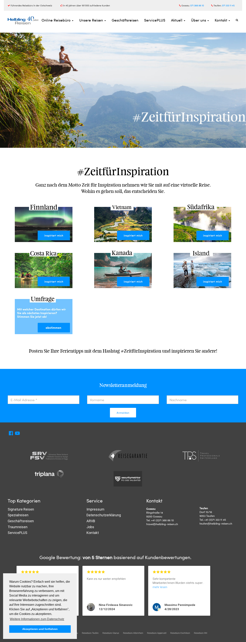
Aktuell (177, 20)
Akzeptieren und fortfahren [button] (40, 628)
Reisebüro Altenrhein (133, 633)
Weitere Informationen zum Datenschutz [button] (37, 619)
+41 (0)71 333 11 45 (215, 519)
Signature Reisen (21, 509)
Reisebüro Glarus (110, 633)
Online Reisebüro (56, 20)
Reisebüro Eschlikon (180, 633)
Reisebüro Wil (200, 633)
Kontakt (221, 20)
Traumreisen (17, 527)
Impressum (95, 509)
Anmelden (123, 412)
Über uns (199, 20)
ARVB (90, 521)
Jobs (90, 527)
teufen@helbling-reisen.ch (215, 523)
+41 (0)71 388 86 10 (162, 520)
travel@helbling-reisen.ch (162, 524)
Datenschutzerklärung (103, 515)
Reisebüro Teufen (90, 633)
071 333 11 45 (228, 5)
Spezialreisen (18, 515)
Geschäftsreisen (125, 20)
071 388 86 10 (197, 5)
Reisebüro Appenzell (156, 633)
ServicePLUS (154, 20)
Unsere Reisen (91, 20)
